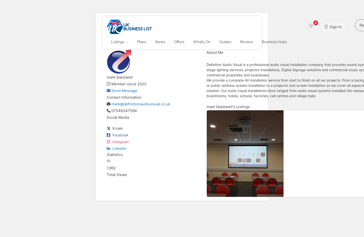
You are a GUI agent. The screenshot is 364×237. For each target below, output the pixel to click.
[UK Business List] (129, 26)
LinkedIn (119, 148)
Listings (117, 42)
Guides (225, 42)
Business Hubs (274, 42)
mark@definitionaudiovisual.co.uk (140, 104)
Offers (179, 42)
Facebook (120, 135)
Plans (141, 42)
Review (246, 42)
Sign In (335, 27)
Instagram (120, 142)
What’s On (201, 42)
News (160, 42)
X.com (117, 128)
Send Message (123, 90)
